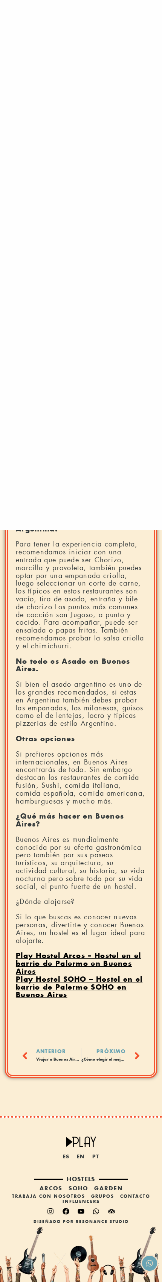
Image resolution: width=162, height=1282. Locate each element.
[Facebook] (66, 1211)
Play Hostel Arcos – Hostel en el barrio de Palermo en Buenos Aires (78, 963)
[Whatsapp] (96, 1211)
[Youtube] (81, 1211)
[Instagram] (50, 1211)
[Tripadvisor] (111, 1211)
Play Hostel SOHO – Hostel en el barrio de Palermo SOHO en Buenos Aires (79, 987)
